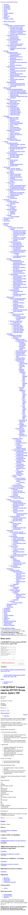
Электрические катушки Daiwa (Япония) (19, 276)
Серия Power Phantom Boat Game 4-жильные (20, 310)
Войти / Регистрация (9, 21)
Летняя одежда (14, 165)
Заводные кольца (14, 202)
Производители (8, 895)
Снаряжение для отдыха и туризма (16, 189)
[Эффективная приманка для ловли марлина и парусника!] (14, 842)
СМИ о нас (7, 16)
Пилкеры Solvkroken (21, 341)
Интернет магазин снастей (8, 633)
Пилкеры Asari (20, 428)
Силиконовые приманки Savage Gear (20, 468)
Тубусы (12, 184)
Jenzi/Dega (22, 482)
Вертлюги (9, 205)
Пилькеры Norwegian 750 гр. (23, 436)
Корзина (3, 821)
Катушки (6, 51)
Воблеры (12, 137)
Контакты (6, 4)
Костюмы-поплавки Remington (18, 147)
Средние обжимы (14, 216)
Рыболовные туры (8, 218)
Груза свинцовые (14, 127)
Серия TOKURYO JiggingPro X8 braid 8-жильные (18, 307)
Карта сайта (7, 879)
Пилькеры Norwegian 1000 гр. (22, 431)
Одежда (6, 141)
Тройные (12, 208)
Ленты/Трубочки (20, 478)
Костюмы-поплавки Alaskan (17, 151)
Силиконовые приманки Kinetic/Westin (20, 472)
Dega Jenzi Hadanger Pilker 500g (24, 376)
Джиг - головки (14, 124)
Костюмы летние (14, 157)
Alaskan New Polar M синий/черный (21, 514)
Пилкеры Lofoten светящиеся (22, 389)
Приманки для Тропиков (13, 130)
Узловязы (12, 178)
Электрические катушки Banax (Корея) (19, 285)
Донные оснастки (21, 448)
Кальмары (19, 441)
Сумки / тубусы (11, 182)
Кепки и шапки (14, 160)
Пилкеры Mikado (20, 352)
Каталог (6, 225)
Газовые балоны (14, 195)
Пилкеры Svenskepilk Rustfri (22, 348)
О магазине (7, 880)
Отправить (3, 666)
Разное (8, 99)
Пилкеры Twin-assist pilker (22, 366)
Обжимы (9, 215)
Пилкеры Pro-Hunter (21, 350)
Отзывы (25, 714)
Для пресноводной (12, 106)
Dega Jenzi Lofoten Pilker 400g (24, 394)
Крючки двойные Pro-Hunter (20, 594)
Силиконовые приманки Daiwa (20, 464)
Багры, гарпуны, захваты (13, 168)
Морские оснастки (15, 121)
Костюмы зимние (14, 155)
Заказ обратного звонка (8, 628)
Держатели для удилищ (16, 194)
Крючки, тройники (12, 209)
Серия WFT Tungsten (15, 111)
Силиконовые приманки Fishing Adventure (21, 461)
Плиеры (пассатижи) (15, 174)
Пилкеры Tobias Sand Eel (23, 362)
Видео (5, 10)
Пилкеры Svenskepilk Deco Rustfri (22, 344)
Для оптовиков (8, 894)
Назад (2, 672)
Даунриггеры (13, 198)
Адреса (6, 888)
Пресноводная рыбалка (10, 621)
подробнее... (4, 838)
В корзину (3, 705)
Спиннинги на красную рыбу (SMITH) (19, 256)
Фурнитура (7, 199)
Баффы (12, 162)
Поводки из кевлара (15, 100)
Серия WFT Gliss (14, 107)
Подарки (6, 219)
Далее (2, 679)
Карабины (12, 203)
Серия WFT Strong (15, 114)
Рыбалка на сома (8, 622)
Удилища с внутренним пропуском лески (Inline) (16, 29)
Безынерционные (11, 82)
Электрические (11, 66)
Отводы (18, 483)
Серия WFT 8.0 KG (15, 113)
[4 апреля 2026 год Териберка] (9, 830)
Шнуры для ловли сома (13, 103)
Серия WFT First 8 (15, 110)
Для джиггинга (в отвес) (16, 27)
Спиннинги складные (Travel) (18, 31)
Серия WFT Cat (14, 104)
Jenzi (17, 254)
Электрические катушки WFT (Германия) (19, 279)
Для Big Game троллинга (16, 44)
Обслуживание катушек (16, 179)
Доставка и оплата (9, 18)
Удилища (6, 24)
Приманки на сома (12, 138)
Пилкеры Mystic (20, 359)
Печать (5, 683)
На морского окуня (21, 442)
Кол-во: (3, 708)
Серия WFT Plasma (15, 109)
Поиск (2, 818)
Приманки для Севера (13, 117)
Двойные (12, 212)
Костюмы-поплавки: (12, 143)
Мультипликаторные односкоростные (15, 54)
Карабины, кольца (11, 201)
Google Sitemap (8, 623)
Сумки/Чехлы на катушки (17, 188)
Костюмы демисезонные (16, 154)
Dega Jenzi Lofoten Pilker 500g (24, 408)
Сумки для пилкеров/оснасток (18, 185)
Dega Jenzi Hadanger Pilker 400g (24, 383)
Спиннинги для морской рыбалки (16, 25)
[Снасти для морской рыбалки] (9, 2)
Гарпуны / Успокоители (16, 169)
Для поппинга (14, 42)
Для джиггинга (14, 41)
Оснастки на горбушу (15, 128)
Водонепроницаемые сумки (17, 186)
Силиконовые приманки (16, 123)
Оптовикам (7, 7)
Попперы (12, 131)
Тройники (12, 213)
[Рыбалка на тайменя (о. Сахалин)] (10, 854)
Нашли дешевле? (5, 713)
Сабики (18, 444)
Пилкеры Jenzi (20, 360)
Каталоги (6, 897)
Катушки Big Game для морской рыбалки (19, 270)
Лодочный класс (14, 36)
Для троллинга (11, 196)
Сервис (6, 11)
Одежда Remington (12, 153)
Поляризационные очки (16, 164)
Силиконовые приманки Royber (21, 457)
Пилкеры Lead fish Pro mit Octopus (23, 421)
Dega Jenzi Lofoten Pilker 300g (24, 415)
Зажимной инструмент (16, 177)
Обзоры (6, 14)
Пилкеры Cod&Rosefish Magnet (23, 426)
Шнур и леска (7, 87)
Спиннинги (13, 46)
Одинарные (13, 206)
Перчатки (12, 161)
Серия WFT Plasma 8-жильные (18, 92)
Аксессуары (7, 167)
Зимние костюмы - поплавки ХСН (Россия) (19, 502)
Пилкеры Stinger (20, 358)
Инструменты (10, 172)
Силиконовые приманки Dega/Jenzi (21, 452)
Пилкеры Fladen (20, 339)
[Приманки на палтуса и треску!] (10, 864)
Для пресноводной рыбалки (14, 45)
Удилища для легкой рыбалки (18, 34)
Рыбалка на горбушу (9, 625)
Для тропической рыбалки (14, 39)
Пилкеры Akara (20, 353)
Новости (6, 17)
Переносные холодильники (17, 192)
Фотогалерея (7, 9)
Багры (11, 171)
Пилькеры (12, 120)
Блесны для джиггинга (16, 134)
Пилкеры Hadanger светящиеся (22, 370)
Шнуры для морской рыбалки (15, 89)
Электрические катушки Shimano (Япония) (16, 74)
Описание (6, 715)
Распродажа (7, 220)
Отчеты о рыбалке (8, 13)
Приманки (6, 116)
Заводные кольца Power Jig (20, 573)
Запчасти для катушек (16, 65)
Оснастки (12, 136)
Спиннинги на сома (12, 35)
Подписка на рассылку (10, 882)
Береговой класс (14, 38)
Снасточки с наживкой (19, 446)
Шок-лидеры (13, 102)
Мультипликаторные (12, 52)
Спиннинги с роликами (16, 32)
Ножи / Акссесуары (15, 175)
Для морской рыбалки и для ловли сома (19, 294)
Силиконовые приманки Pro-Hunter (21, 454)
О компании (7, 6)
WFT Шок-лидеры (21, 316)
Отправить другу (8, 681)
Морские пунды (14, 119)
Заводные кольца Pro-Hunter (20, 576)
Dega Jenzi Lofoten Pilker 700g (24, 401)
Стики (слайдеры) (15, 133)
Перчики (18, 440)
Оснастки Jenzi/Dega (15, 140)
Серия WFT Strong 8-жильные (18, 90)
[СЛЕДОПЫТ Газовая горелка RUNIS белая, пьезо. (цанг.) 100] (15, 676)
